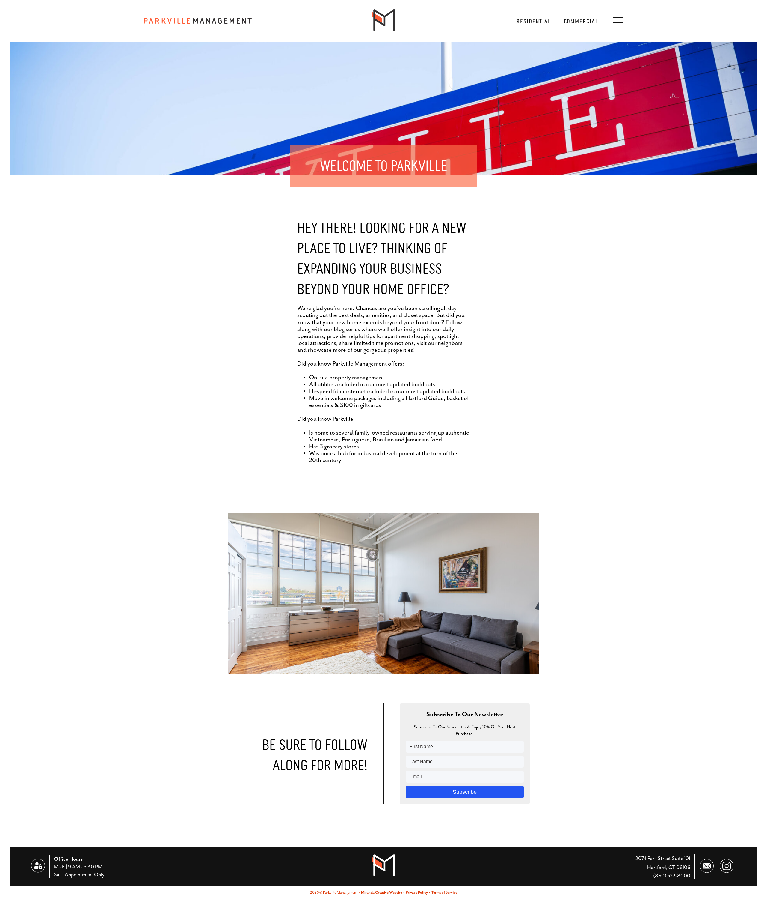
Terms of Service (444, 892)
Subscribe (465, 792)
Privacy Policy (417, 892)
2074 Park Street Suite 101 (662, 858)
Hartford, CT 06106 (668, 867)
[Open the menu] (618, 20)
